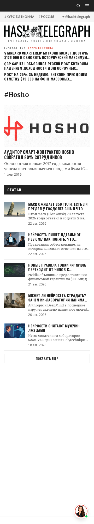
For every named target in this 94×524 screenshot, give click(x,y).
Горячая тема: (28, 48)
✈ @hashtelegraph (76, 17)
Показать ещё (47, 358)
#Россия (46, 17)
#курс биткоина (19, 17)
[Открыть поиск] (78, 6)
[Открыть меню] (87, 5)
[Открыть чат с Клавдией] (81, 511)
